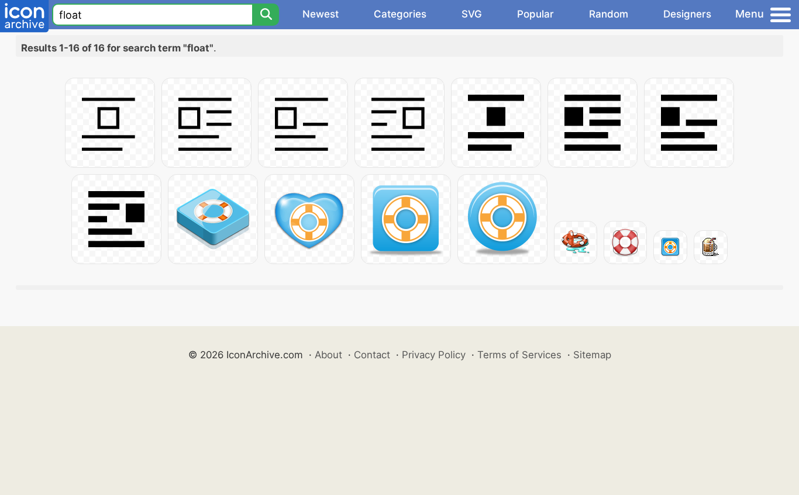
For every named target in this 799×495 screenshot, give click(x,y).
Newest (320, 14)
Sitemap (592, 355)
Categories (400, 14)
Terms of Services (519, 355)
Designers (687, 14)
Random (608, 14)
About (328, 355)
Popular (535, 14)
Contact (372, 355)
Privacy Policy (434, 355)
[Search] (265, 15)
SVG (472, 14)
